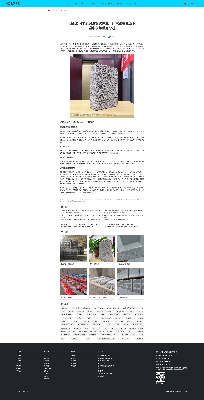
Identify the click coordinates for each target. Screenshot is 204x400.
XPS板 (71, 311)
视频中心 (110, 3)
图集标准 (73, 363)
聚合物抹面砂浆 (93, 335)
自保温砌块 (125, 335)
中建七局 (46, 356)
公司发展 (18, 361)
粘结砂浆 (109, 331)
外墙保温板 (118, 318)
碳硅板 (102, 331)
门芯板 (88, 338)
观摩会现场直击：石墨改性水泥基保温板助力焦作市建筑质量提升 (79, 224)
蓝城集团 (46, 379)
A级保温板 (64, 308)
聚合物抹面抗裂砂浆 (67, 297)
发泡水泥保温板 (94, 264)
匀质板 (103, 315)
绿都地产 (46, 376)
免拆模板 (79, 315)
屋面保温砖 (64, 321)
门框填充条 (75, 338)
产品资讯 (63, 10)
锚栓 (62, 338)
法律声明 (18, 391)
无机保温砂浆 (139, 321)
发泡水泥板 (127, 315)
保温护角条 (120, 311)
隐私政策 (25, 391)
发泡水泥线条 (139, 315)
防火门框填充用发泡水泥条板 (98, 297)
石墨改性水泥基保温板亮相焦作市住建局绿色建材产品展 (77, 227)
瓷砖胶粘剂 (96, 328)
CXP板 (141, 308)
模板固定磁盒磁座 (83, 325)
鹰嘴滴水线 (140, 338)
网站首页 (67, 3)
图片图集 (73, 356)
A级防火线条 (87, 308)
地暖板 (89, 318)
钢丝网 (141, 335)
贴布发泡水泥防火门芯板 (105, 358)
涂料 (109, 325)
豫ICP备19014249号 (167, 355)
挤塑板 (129, 321)
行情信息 (18, 371)
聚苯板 (116, 335)
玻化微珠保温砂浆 (138, 325)
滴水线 (117, 325)
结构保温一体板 (120, 331)
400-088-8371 (192, 3)
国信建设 (46, 363)
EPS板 (63, 311)
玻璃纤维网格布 (65, 328)
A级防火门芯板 (123, 297)
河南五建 (46, 373)
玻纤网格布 (77, 328)
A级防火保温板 (75, 308)
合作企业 (46, 352)
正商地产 (46, 371)
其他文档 (73, 366)
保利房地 (46, 358)
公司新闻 (93, 3)
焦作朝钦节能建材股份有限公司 (168, 352)
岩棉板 (95, 321)
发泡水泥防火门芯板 (67, 318)
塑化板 (96, 318)
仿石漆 (90, 311)
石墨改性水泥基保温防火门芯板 (87, 331)
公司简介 (18, 356)
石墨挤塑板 (123, 328)
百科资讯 (127, 3)
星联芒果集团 (47, 368)
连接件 (133, 335)
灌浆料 (126, 325)
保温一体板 (100, 311)
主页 (52, 10)
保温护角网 (131, 311)
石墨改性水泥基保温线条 (68, 331)
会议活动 (18, 358)
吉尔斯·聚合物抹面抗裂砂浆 (106, 366)
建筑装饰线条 (119, 321)
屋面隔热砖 (75, 321)
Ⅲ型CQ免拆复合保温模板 (105, 373)
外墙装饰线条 (129, 318)
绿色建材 (130, 331)
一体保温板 (80, 311)
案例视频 (73, 358)
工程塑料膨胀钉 (106, 321)
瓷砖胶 (87, 328)
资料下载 (119, 3)
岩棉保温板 (86, 321)
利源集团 (46, 361)
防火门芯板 (125, 338)
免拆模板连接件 (91, 315)
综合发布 (18, 366)
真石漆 (113, 328)
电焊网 (105, 328)
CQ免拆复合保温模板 (113, 308)
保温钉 (141, 311)
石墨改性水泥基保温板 (67, 264)
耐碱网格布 (140, 331)
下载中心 (73, 352)
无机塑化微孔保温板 (124, 264)
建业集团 (46, 366)
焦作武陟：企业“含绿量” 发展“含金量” (114, 220)
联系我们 (136, 3)
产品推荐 (100, 352)
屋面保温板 (140, 318)
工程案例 (101, 3)
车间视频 (73, 361)
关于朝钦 (76, 3)
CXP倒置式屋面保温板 (129, 308)
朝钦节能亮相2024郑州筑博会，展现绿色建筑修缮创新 (119, 224)
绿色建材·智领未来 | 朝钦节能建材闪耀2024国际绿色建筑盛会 (121, 227)
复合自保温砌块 (106, 318)
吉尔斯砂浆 (79, 318)
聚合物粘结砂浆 (105, 335)
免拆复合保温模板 (66, 315)
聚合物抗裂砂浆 (65, 335)
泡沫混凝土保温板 (98, 325)
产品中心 (84, 3)
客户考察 (18, 363)
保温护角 (110, 311)
